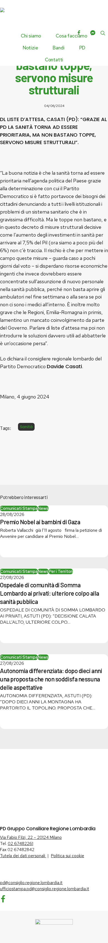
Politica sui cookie (67, 856)
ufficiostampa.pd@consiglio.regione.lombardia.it (44, 889)
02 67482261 (20, 843)
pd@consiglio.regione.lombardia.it (31, 883)
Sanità (26, 427)
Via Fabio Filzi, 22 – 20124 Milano (31, 837)
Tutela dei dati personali (23, 856)
